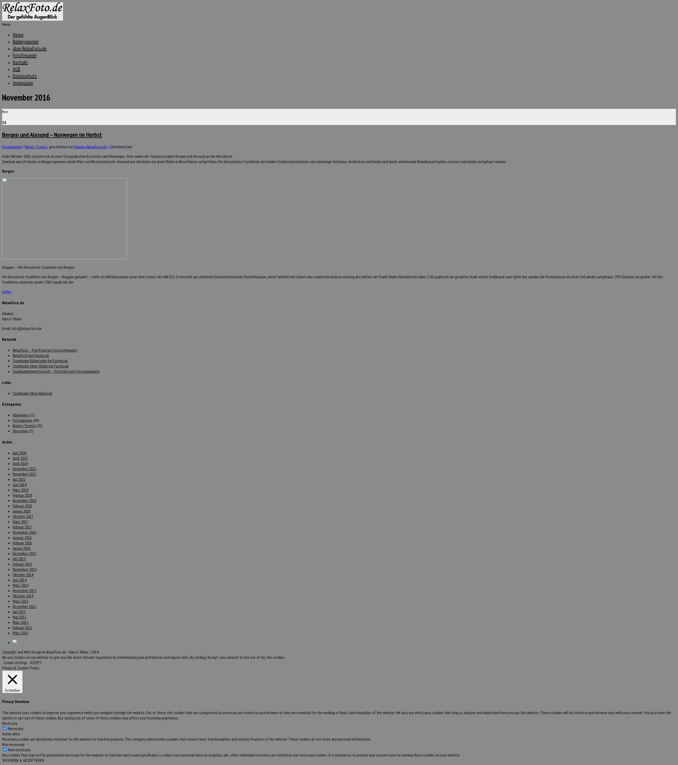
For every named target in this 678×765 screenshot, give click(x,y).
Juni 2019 (19, 484)
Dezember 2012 (24, 606)
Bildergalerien (26, 41)
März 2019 (20, 490)
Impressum (23, 82)
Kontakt (20, 62)
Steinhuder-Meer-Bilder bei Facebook (41, 366)
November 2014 (24, 569)
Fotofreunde (25, 55)
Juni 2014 (19, 580)
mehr (6, 291)
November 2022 (24, 474)
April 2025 (20, 458)
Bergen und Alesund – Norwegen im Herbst (52, 135)
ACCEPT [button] (36, 662)
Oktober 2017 (23, 516)
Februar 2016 (22, 542)
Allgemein (20, 415)
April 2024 (20, 463)
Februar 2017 (22, 527)
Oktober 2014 (23, 574)
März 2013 (20, 601)
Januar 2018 (21, 511)
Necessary (15, 728)
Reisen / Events (36, 146)
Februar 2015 (22, 564)
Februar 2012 (22, 627)
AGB (16, 69)
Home (18, 34)
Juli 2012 (19, 611)
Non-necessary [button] (13, 744)
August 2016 (22, 537)
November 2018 (24, 500)
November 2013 (24, 590)
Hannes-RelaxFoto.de (90, 146)
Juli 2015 (19, 558)
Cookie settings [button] (15, 662)
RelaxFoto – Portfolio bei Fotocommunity (45, 350)
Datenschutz (25, 76)
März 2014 (20, 585)
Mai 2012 (19, 617)
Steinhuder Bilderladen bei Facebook (40, 360)
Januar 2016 (21, 548)
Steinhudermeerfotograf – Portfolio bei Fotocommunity (56, 371)
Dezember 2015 (24, 553)
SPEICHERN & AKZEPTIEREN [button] (23, 760)
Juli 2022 (19, 479)
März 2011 (20, 633)
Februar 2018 (22, 505)
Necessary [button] (9, 723)
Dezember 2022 (24, 468)
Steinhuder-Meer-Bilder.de (32, 393)
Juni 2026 (19, 452)
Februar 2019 (22, 495)
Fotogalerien (12, 146)
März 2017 (20, 521)
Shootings (20, 430)
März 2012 (20, 622)
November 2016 (24, 532)
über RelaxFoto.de (30, 48)
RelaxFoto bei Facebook (31, 355)
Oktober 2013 (23, 595)
